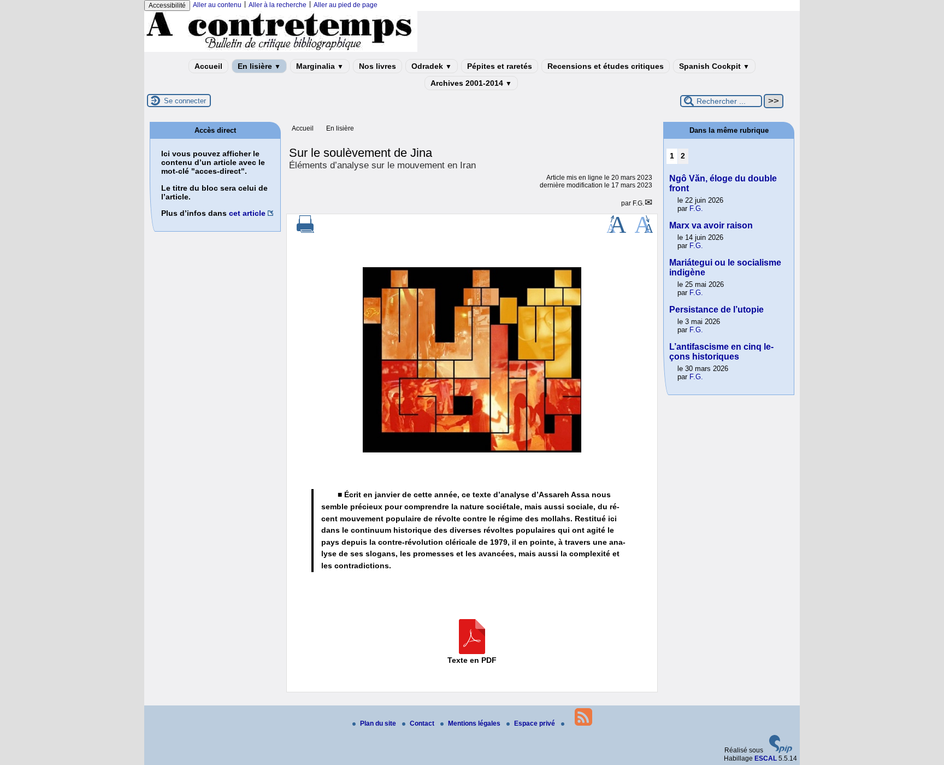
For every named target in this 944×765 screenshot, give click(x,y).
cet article (247, 213)
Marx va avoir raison (711, 225)
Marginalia (320, 66)
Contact (423, 723)
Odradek (431, 66)
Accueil (208, 66)
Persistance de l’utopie (716, 309)
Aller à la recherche (277, 5)
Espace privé (535, 723)
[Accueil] (280, 50)
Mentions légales (475, 723)
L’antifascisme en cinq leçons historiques (721, 351)
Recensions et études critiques (605, 66)
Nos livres (377, 66)
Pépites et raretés (499, 66)
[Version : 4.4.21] (780, 751)
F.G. (638, 203)
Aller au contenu (217, 5)
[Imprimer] (305, 230)
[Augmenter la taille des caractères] (616, 230)
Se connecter (185, 101)
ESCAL (765, 758)
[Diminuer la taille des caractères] (644, 230)
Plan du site (379, 723)
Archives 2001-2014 (471, 83)
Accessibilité (167, 5)
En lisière (259, 66)
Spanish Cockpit (714, 66)
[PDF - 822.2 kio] (472, 651)
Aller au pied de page (345, 5)
